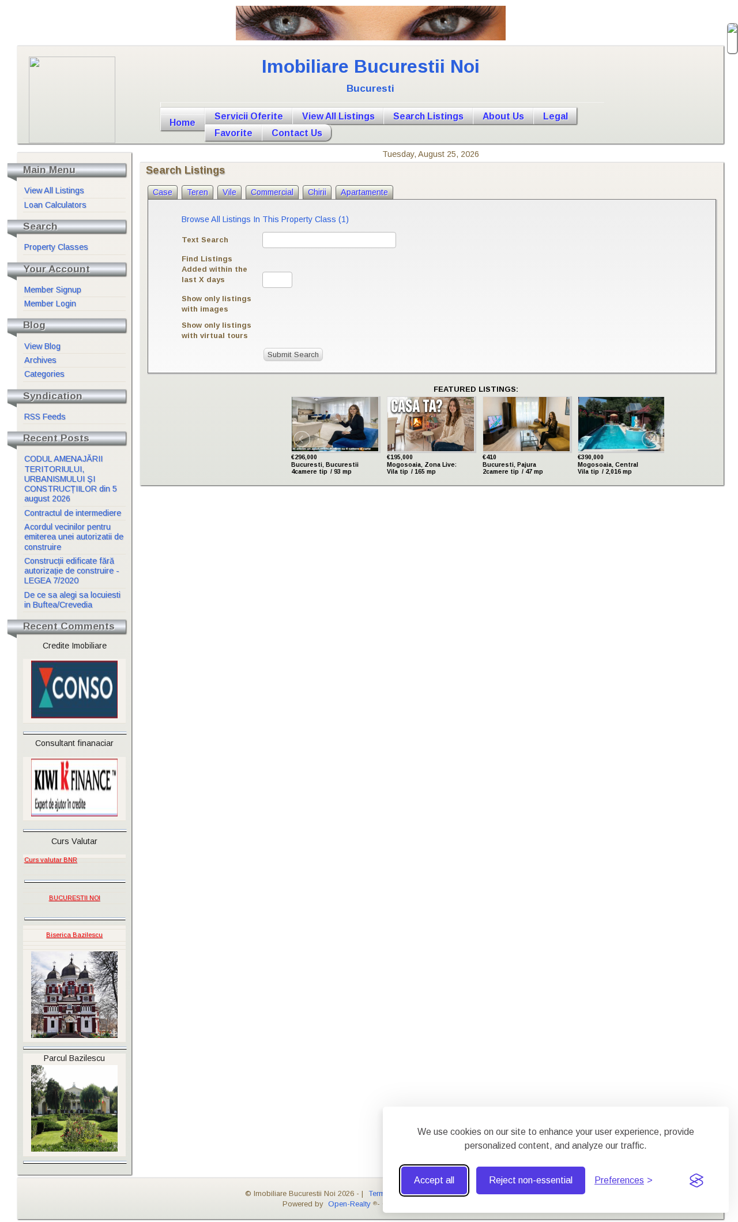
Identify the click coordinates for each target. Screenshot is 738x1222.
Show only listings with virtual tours (216, 330)
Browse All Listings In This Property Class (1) (265, 219)
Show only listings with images (216, 303)
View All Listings (338, 116)
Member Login (50, 303)
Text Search (205, 239)
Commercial (272, 192)
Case (162, 192)
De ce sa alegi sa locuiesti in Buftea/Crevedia (72, 599)
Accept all (434, 1180)
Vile (229, 192)
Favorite (233, 133)
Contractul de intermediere (72, 513)
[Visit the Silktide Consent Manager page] (696, 1180)
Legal (555, 116)
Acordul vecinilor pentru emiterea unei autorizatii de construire (73, 537)
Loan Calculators (55, 204)
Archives (40, 360)
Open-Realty (349, 1203)
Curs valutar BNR (50, 859)
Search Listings (428, 116)
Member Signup (52, 289)
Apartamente (364, 192)
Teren (197, 192)
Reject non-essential (531, 1180)
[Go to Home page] (382, 105)
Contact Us (297, 133)
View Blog (42, 346)
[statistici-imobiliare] (79, 856)
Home (182, 123)
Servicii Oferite (248, 116)
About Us (503, 116)
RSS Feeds (45, 416)
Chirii (317, 192)
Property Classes (56, 247)
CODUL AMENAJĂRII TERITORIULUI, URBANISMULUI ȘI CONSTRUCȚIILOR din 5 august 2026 (70, 478)
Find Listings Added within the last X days (214, 269)
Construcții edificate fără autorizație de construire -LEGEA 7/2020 (71, 571)
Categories (44, 373)
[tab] (163, 192)
